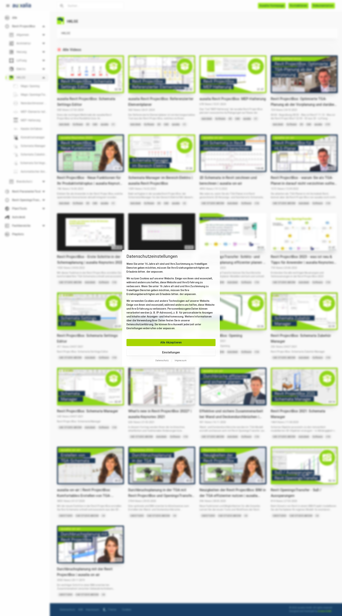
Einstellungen (171, 352)
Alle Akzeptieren (171, 342)
